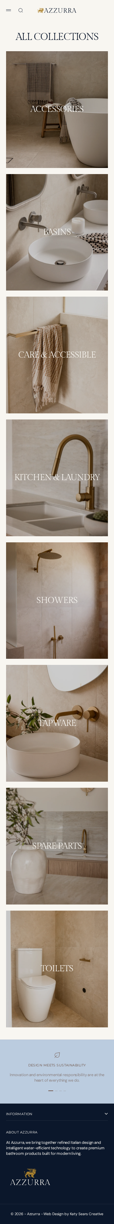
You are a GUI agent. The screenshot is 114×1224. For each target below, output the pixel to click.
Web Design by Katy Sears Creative (73, 1214)
